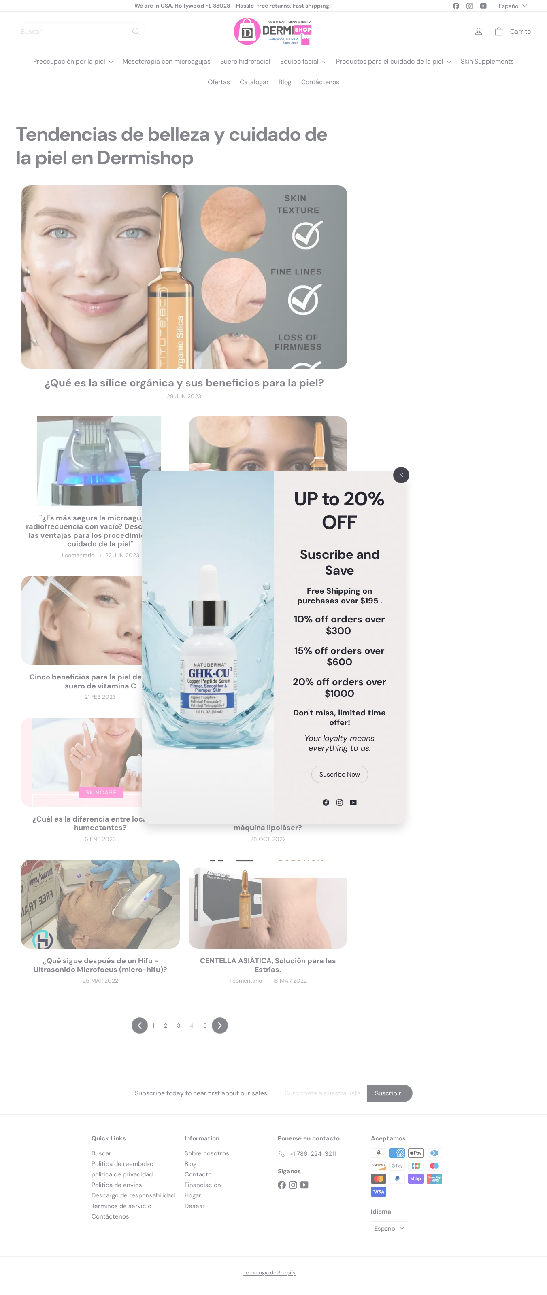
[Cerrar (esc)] (401, 475)
